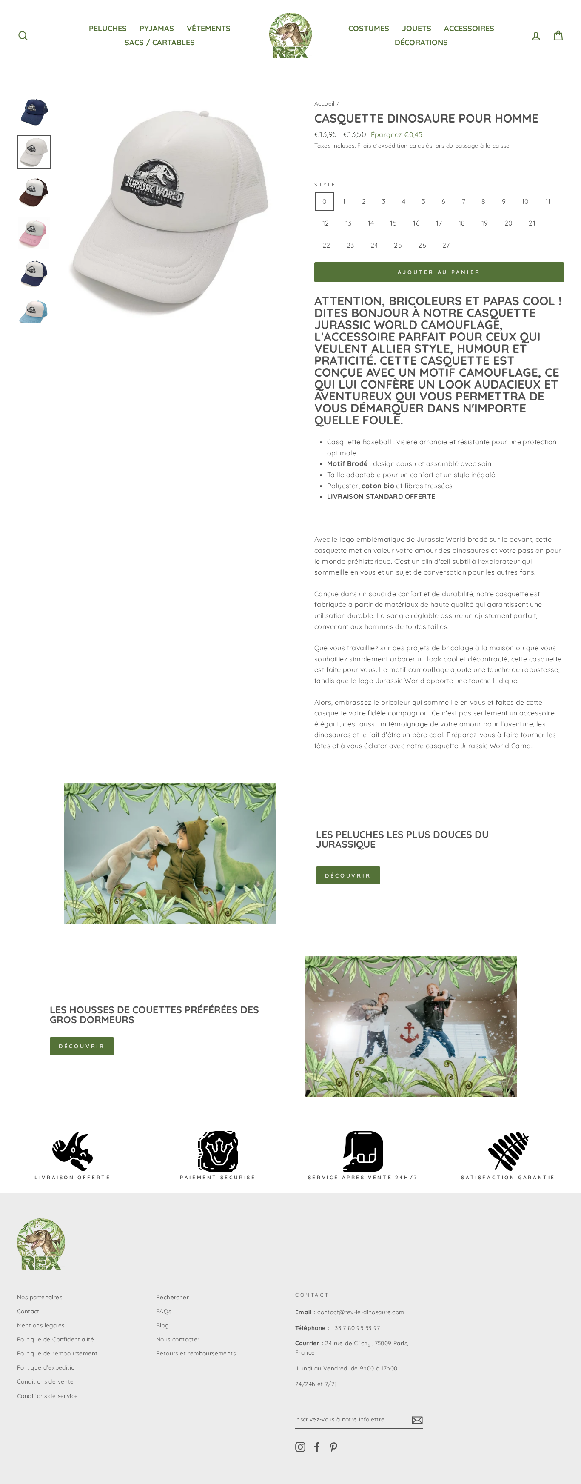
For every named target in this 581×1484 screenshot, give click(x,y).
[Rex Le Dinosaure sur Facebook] (317, 1447)
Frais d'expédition (382, 145)
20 (508, 223)
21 (532, 223)
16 (416, 223)
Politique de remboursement (57, 1353)
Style (325, 184)
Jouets (416, 28)
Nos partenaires (39, 1297)
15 (393, 223)
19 (484, 223)
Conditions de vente (45, 1381)
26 (422, 245)
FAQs (163, 1311)
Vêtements (209, 28)
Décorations (421, 42)
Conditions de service (47, 1395)
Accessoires (469, 28)
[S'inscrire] (417, 1419)
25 (398, 245)
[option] (171, 208)
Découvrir (348, 875)
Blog (162, 1325)
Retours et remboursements (196, 1353)
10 (525, 201)
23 (350, 245)
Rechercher (172, 1297)
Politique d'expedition (47, 1367)
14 (371, 223)
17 (439, 223)
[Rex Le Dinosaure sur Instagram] (300, 1447)
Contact (28, 1311)
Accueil (324, 103)
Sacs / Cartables (160, 42)
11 (548, 201)
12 (325, 223)
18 (462, 223)
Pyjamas (157, 28)
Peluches (108, 28)
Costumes (368, 28)
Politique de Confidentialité (55, 1339)
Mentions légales (40, 1325)
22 (326, 245)
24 (374, 245)
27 (446, 245)
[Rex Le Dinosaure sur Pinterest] (333, 1447)
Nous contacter (178, 1339)
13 (348, 223)
